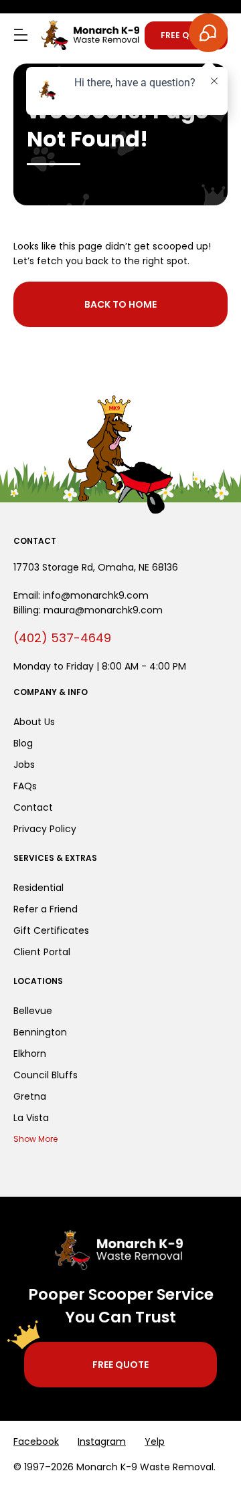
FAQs (25, 786)
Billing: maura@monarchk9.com (88, 610)
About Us (34, 721)
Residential (38, 887)
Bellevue (32, 1010)
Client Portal (41, 952)
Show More (35, 1139)
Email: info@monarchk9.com (81, 595)
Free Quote (186, 35)
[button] (21, 35)
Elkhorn (29, 1053)
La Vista (31, 1117)
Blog (23, 743)
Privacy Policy (44, 828)
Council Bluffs (45, 1075)
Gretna (29, 1096)
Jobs (24, 764)
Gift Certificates (51, 930)
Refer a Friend (45, 909)
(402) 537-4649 (62, 637)
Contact (33, 807)
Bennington (40, 1032)
